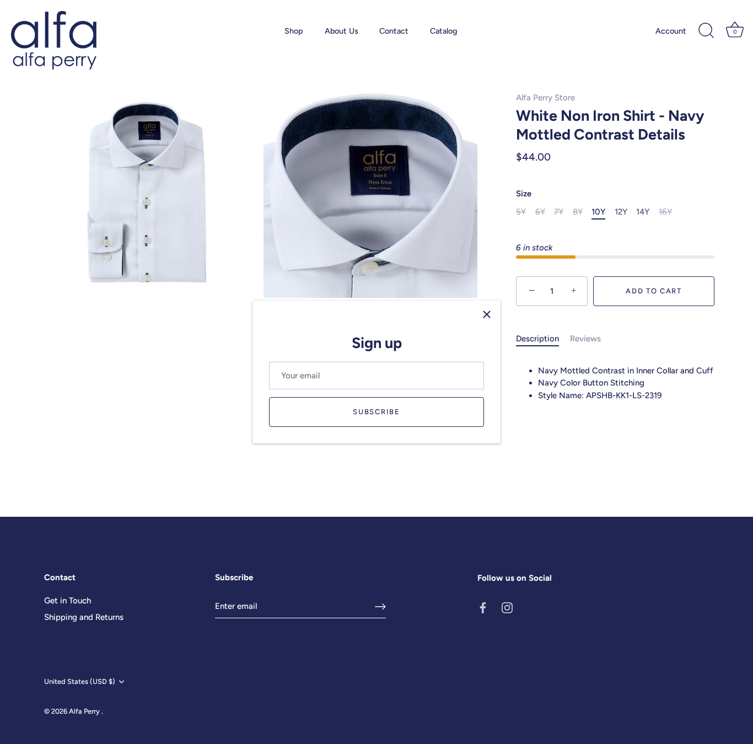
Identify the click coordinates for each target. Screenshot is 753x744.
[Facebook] (482, 607)
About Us (341, 31)
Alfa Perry (85, 711)
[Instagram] (507, 607)
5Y (521, 212)
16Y (665, 212)
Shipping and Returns (83, 617)
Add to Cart (654, 291)
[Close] (487, 314)
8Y (578, 212)
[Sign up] (380, 606)
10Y (598, 212)
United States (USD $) (79, 681)
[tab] (543, 339)
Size (523, 194)
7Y (558, 212)
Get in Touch (67, 601)
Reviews (585, 339)
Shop (293, 31)
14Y (642, 212)
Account (670, 31)
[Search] (706, 31)
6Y (540, 212)
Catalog (444, 31)
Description (537, 339)
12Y (621, 212)
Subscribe (376, 412)
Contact (393, 31)
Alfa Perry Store (545, 98)
